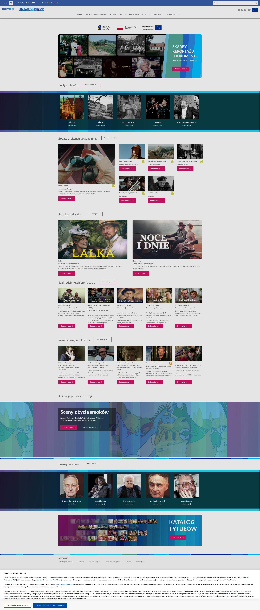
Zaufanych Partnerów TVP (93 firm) (49, 580)
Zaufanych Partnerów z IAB (229, 591)
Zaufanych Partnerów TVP (13, 594)
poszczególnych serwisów (65, 584)
